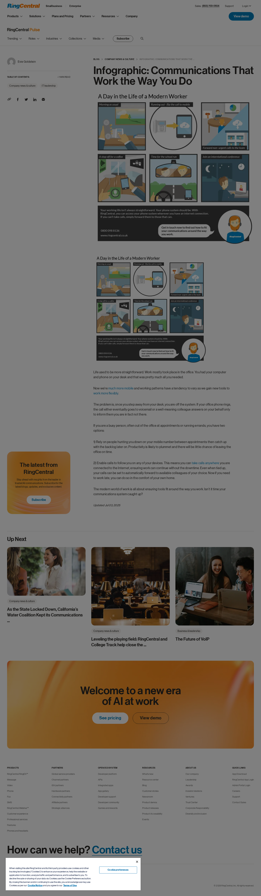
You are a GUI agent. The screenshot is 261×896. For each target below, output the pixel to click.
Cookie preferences (118, 869)
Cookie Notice (35, 885)
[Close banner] (137, 862)
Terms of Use (70, 885)
